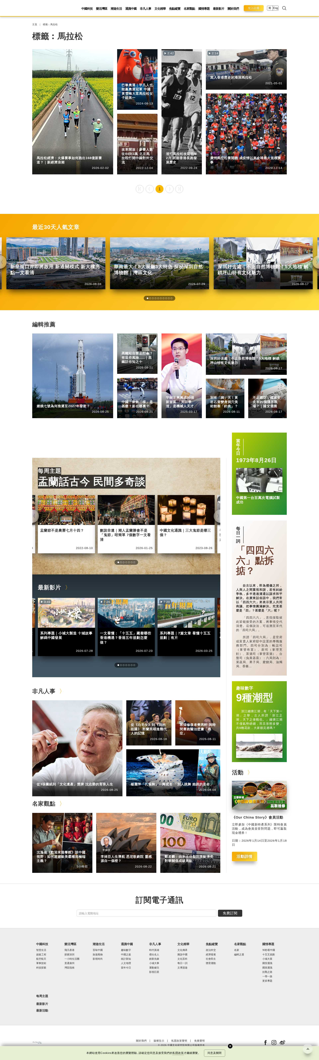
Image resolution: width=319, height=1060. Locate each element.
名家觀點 (189, 8)
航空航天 (57, 401)
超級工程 (142, 348)
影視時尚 (98, 959)
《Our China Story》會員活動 (257, 817)
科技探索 (41, 967)
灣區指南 (69, 967)
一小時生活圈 (71, 959)
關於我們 (233, 8)
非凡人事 (145, 8)
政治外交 (211, 950)
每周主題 (49, 471)
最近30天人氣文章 (56, 227)
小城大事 (57, 779)
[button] (147, 298)
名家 (236, 950)
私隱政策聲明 (179, 1040)
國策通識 (267, 967)
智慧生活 (41, 950)
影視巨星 (154, 972)
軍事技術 (41, 963)
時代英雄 (154, 950)
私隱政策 (178, 1053)
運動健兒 (154, 967)
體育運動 (142, 80)
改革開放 (142, 144)
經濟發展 (211, 954)
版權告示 (159, 1040)
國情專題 (204, 8)
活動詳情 (245, 856)
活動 (238, 772)
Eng (275, 8)
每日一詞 (238, 534)
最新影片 (218, 8)
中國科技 (87, 8)
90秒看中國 (268, 950)
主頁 (34, 24)
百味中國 (98, 950)
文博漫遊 (182, 967)
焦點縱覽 (174, 8)
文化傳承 (182, 950)
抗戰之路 (267, 972)
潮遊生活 (116, 8)
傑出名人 (154, 954)
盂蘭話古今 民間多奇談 (92, 481)
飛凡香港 (187, 149)
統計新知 (57, 153)
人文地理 (126, 963)
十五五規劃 (268, 954)
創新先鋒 (187, 392)
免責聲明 (199, 1040)
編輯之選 (57, 847)
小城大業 (267, 959)
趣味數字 (244, 688)
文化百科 (182, 959)
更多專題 (127, 144)
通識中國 (131, 8)
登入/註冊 (253, 8)
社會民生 (231, 153)
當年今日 (238, 447)
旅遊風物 (98, 954)
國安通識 (273, 392)
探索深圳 (231, 353)
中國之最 (126, 954)
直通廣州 (69, 963)
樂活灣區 (101, 8)
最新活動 (42, 1010)
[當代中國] (37, 1043)
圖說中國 (231, 392)
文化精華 (160, 8)
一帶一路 (267, 976)
